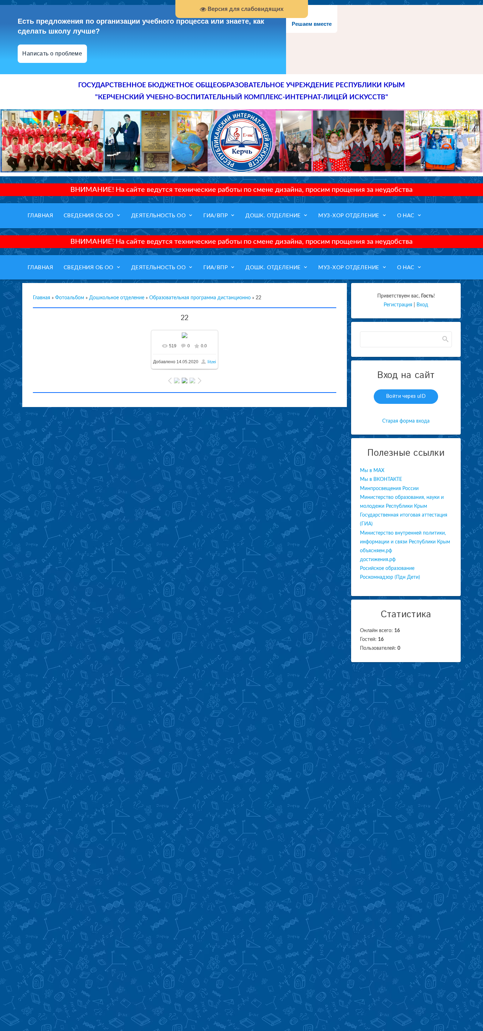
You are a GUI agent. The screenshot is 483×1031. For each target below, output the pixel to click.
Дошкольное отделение (116, 297)
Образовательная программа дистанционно (200, 297)
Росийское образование (387, 568)
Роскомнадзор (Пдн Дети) (390, 577)
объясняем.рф (376, 550)
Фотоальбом (69, 297)
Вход (422, 304)
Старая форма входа (406, 421)
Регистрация (398, 304)
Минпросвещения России (389, 488)
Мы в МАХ (372, 470)
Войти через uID (406, 396)
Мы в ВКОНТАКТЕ (381, 479)
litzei (212, 362)
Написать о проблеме (52, 54)
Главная (41, 297)
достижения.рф (378, 559)
